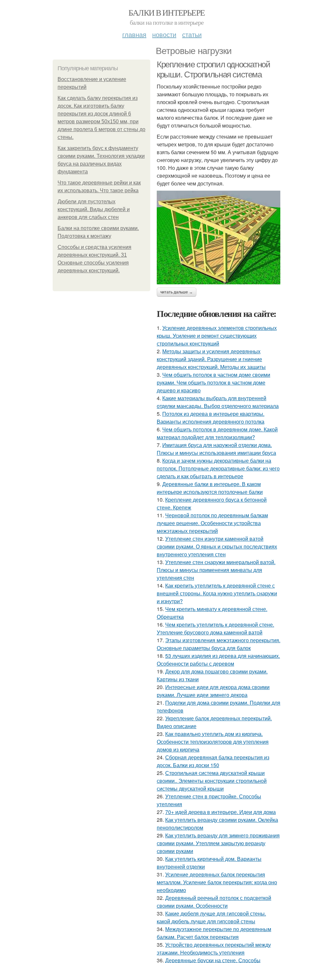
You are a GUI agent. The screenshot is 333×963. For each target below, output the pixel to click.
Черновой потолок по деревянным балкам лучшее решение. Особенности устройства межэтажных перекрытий (212, 523)
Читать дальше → (176, 292)
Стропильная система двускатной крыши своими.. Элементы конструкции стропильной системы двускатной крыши (212, 780)
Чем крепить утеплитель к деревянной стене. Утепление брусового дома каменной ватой (215, 628)
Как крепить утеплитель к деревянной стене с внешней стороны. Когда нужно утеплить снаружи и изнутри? (217, 593)
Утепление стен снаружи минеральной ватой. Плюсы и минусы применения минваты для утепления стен (216, 569)
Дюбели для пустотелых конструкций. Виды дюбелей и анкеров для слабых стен (94, 209)
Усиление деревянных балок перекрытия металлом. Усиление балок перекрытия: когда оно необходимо (217, 882)
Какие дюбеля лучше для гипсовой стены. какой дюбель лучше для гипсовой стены (211, 917)
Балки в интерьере (166, 12)
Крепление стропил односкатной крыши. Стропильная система (213, 69)
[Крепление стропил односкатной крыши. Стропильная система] (218, 237)
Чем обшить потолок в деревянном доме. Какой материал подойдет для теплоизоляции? (217, 433)
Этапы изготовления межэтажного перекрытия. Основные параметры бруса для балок (218, 644)
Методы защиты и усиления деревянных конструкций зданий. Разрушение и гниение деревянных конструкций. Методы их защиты (211, 359)
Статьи (192, 34)
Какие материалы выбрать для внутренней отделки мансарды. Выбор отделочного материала (218, 402)
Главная (134, 34)
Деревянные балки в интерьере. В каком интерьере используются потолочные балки (210, 487)
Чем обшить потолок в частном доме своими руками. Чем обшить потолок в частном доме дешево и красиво (213, 382)
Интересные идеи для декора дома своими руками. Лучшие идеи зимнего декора (213, 691)
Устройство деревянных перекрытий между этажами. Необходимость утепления (214, 948)
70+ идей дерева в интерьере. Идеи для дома (220, 812)
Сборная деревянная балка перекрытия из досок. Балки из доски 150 (213, 761)
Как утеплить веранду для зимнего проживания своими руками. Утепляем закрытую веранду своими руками (218, 843)
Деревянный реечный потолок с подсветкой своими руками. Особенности (214, 901)
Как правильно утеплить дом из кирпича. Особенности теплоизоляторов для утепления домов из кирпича (213, 741)
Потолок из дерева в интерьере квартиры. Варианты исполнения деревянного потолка (210, 417)
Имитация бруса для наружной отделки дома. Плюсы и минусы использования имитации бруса (216, 448)
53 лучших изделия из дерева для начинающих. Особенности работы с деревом (218, 659)
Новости (164, 34)
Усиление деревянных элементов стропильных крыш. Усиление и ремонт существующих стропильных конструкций (217, 335)
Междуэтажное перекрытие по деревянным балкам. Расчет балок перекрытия (214, 933)
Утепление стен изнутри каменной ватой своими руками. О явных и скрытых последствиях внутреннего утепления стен (217, 546)
